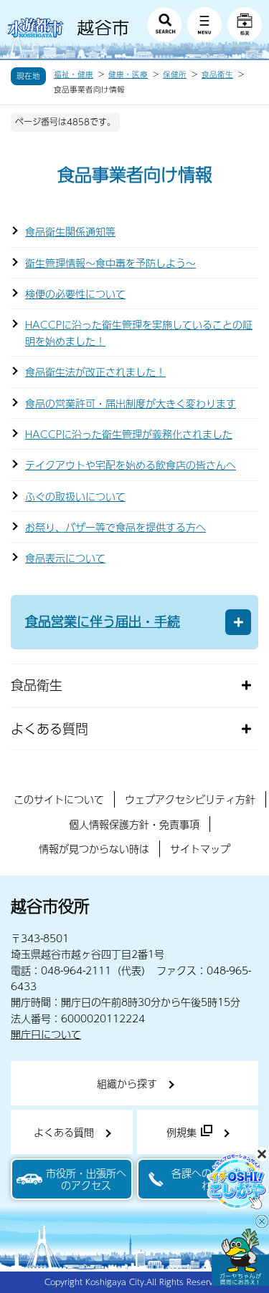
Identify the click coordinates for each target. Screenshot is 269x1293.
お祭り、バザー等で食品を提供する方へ (115, 527)
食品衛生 (217, 74)
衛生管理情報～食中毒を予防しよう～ (110, 263)
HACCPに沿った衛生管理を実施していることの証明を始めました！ (139, 332)
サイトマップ (200, 848)
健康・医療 (128, 74)
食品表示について (65, 558)
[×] (240, 1257)
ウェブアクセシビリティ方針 (190, 799)
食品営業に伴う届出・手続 (102, 621)
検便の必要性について (75, 293)
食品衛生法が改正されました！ (95, 371)
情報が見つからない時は (94, 848)
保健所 (175, 74)
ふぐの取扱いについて (75, 496)
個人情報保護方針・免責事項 (134, 824)
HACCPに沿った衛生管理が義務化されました (128, 434)
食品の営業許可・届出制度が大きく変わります (130, 403)
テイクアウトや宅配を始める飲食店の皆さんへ (130, 465)
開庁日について (46, 1034)
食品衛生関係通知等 (70, 231)
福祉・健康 (73, 74)
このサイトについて (59, 799)
